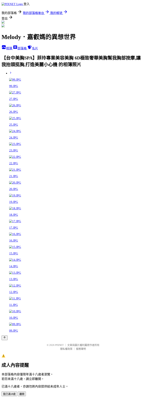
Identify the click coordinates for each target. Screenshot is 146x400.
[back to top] (5, 337)
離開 (21, 394)
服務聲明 (81, 348)
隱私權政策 (66, 348)
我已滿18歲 (9, 394)
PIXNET (59, 345)
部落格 (22, 48)
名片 (35, 48)
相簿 (9, 48)
